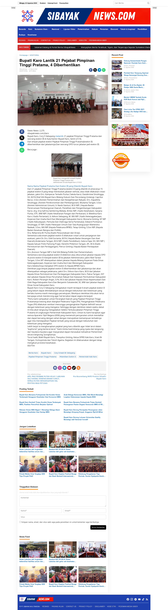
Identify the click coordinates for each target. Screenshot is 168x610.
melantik (59, 136)
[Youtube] (69, 368)
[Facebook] (55, 368)
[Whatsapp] (104, 70)
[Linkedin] (64, 368)
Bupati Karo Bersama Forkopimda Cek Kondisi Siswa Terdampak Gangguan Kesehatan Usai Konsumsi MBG (40, 396)
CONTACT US (71, 606)
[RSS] (78, 368)
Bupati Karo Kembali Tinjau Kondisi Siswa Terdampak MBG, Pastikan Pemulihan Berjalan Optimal (40, 403)
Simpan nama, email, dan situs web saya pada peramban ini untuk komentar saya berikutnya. (60, 522)
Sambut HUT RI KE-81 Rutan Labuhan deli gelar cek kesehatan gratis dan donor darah (61, 450)
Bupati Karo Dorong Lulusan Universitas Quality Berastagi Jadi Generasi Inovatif (82, 418)
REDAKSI (45, 606)
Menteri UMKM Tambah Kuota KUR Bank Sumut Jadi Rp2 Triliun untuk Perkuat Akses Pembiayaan (135, 98)
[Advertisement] (160, 43)
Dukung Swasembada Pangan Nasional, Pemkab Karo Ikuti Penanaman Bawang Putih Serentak (135, 62)
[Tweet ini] (95, 70)
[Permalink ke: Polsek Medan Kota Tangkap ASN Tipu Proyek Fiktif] (33, 464)
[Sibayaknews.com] (84, 16)
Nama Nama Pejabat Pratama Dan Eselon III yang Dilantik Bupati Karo (59, 186)
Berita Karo (33, 353)
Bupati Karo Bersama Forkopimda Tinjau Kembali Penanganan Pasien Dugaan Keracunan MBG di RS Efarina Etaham (83, 403)
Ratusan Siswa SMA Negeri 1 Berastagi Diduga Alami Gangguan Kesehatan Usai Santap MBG (39, 411)
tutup (13, 8)
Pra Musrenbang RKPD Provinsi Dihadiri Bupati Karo (89, 376)
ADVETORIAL (23, 71)
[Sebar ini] (91, 70)
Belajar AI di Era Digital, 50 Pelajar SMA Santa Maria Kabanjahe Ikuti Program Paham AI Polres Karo (136, 86)
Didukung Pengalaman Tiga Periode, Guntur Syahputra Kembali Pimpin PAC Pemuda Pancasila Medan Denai (92, 475)
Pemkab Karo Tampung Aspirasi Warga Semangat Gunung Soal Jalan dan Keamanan (136, 74)
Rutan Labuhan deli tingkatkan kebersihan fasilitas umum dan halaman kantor (31, 450)
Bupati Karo (46, 353)
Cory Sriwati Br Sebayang (64, 353)
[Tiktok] (74, 368)
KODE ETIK (111, 606)
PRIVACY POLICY (85, 606)
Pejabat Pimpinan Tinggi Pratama (42, 356)
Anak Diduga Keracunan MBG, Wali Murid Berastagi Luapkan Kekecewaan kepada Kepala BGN (83, 396)
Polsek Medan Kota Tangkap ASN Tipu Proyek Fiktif (32, 475)
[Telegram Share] (99, 70)
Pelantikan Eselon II (68, 356)
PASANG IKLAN (57, 606)
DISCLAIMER (100, 606)
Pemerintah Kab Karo (88, 356)
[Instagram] (60, 368)
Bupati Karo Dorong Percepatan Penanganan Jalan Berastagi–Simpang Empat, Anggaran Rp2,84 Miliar (83, 411)
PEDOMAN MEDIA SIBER (128, 606)
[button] (148, 3)
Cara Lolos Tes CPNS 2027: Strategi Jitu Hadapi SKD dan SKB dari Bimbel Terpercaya (135, 110)
